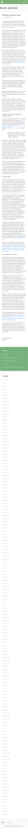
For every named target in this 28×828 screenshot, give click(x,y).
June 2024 (5, 457)
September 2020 (6, 595)
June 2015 (5, 768)
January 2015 (5, 783)
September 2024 (6, 448)
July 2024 (4, 454)
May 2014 (5, 808)
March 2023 (5, 503)
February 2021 (6, 580)
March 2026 (5, 395)
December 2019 (6, 620)
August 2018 (5, 666)
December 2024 (6, 438)
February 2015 (6, 780)
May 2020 (5, 605)
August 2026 (5, 380)
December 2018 (6, 657)
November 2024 (6, 441)
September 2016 (6, 722)
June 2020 (5, 602)
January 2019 (5, 654)
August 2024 (5, 451)
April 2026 (5, 392)
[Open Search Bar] (19, 2)
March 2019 (5, 648)
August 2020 (5, 599)
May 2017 (5, 697)
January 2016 (5, 746)
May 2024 (5, 460)
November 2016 (6, 716)
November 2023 (6, 478)
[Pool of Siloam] (2, 2)
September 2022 (6, 521)
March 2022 (5, 540)
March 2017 (5, 703)
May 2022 (5, 534)
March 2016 (5, 740)
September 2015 (6, 759)
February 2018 (6, 669)
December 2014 (6, 787)
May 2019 (5, 642)
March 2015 (5, 777)
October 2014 (5, 793)
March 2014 (5, 811)
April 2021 (5, 574)
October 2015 (5, 756)
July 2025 (4, 417)
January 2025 (5, 435)
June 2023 (5, 494)
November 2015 (6, 753)
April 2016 (5, 737)
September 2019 (6, 629)
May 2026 (5, 389)
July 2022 (4, 528)
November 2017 (6, 679)
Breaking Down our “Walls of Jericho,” (10, 248)
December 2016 (6, 713)
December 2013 (6, 814)
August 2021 (5, 562)
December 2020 (6, 586)
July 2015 (4, 765)
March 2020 (5, 611)
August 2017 (5, 688)
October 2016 (5, 719)
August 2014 (5, 799)
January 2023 (5, 509)
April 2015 (5, 774)
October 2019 (5, 626)
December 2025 (6, 404)
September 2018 (6, 663)
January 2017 (5, 709)
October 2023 (5, 481)
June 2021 (5, 568)
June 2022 (5, 531)
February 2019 (6, 651)
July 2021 (4, 565)
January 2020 (5, 617)
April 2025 (5, 426)
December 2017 (6, 676)
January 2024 (5, 472)
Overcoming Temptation (10, 319)
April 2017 (5, 700)
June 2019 (5, 639)
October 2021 (5, 555)
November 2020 (6, 589)
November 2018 (6, 660)
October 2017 (5, 682)
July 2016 (4, 728)
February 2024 (6, 469)
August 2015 (5, 762)
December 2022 (6, 512)
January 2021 (5, 583)
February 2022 (6, 543)
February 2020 (6, 614)
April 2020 (5, 608)
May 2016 (5, 734)
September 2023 (6, 485)
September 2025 (6, 414)
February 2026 (6, 398)
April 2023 (5, 500)
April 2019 (5, 645)
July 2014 (4, 802)
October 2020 (5, 592)
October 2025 (5, 411)
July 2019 (4, 635)
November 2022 (6, 515)
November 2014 (6, 790)
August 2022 (5, 525)
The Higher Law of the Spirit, (19, 246)
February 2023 (6, 506)
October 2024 (5, 444)
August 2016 (5, 725)
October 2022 (5, 518)
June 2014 (5, 805)
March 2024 (5, 466)
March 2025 (5, 429)
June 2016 (5, 731)
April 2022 (5, 537)
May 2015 (5, 771)
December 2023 (6, 475)
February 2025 (6, 432)
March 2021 (5, 577)
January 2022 (5, 546)
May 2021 (5, 571)
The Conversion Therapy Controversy (16, 318)
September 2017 (6, 685)
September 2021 (6, 558)
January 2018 (5, 672)
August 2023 (5, 488)
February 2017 (6, 706)
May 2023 (5, 497)
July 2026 (4, 383)
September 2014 (6, 796)
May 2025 (5, 423)
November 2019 (6, 623)
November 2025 (6, 407)
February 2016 (6, 743)
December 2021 (6, 549)
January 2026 (5, 401)
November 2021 (6, 552)
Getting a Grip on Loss (11, 15)
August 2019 (5, 632)
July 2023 (4, 491)
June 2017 (5, 694)
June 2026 (5, 386)
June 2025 (5, 420)
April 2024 (5, 463)
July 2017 (4, 691)
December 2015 (6, 750)
